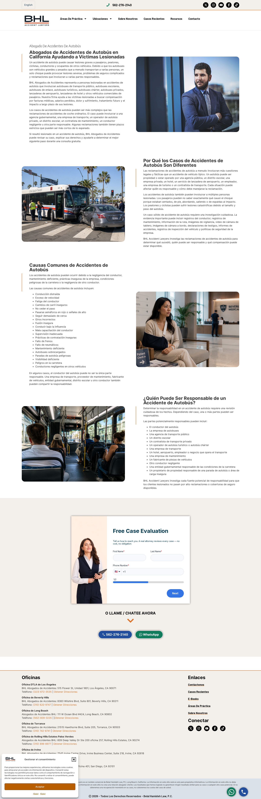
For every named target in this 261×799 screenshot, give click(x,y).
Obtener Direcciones (65, 691)
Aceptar (39, 786)
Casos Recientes (154, 18)
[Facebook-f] (229, 5)
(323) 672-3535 (42, 691)
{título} (36, 794)
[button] (73, 759)
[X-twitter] (205, 5)
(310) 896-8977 (42, 743)
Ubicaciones (100, 18)
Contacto (194, 18)
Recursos (176, 18)
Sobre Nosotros (128, 18)
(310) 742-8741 (41, 730)
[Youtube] (221, 5)
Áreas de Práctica (71, 18)
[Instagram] (213, 5)
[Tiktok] (236, 5)
